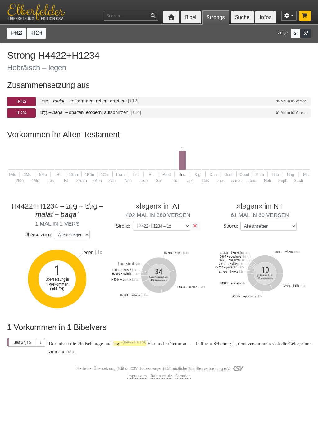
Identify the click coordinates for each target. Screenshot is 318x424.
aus (186, 343)
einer (306, 343)
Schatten (221, 343)
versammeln (259, 343)
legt (129, 343)
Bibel (190, 17)
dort (242, 343)
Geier (293, 343)
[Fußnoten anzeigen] (305, 33)
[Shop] (305, 16)
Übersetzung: (38, 234)
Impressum (137, 375)
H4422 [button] (16, 33)
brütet (170, 343)
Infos (266, 17)
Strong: (123, 225)
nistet (64, 343)
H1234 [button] (36, 33)
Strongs (216, 17)
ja (234, 343)
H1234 (21, 113)
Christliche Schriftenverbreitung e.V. (199, 368)
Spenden (183, 375)
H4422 (21, 101)
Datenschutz (161, 375)
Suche (242, 17)
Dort (53, 343)
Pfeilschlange (90, 343)
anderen (66, 351)
